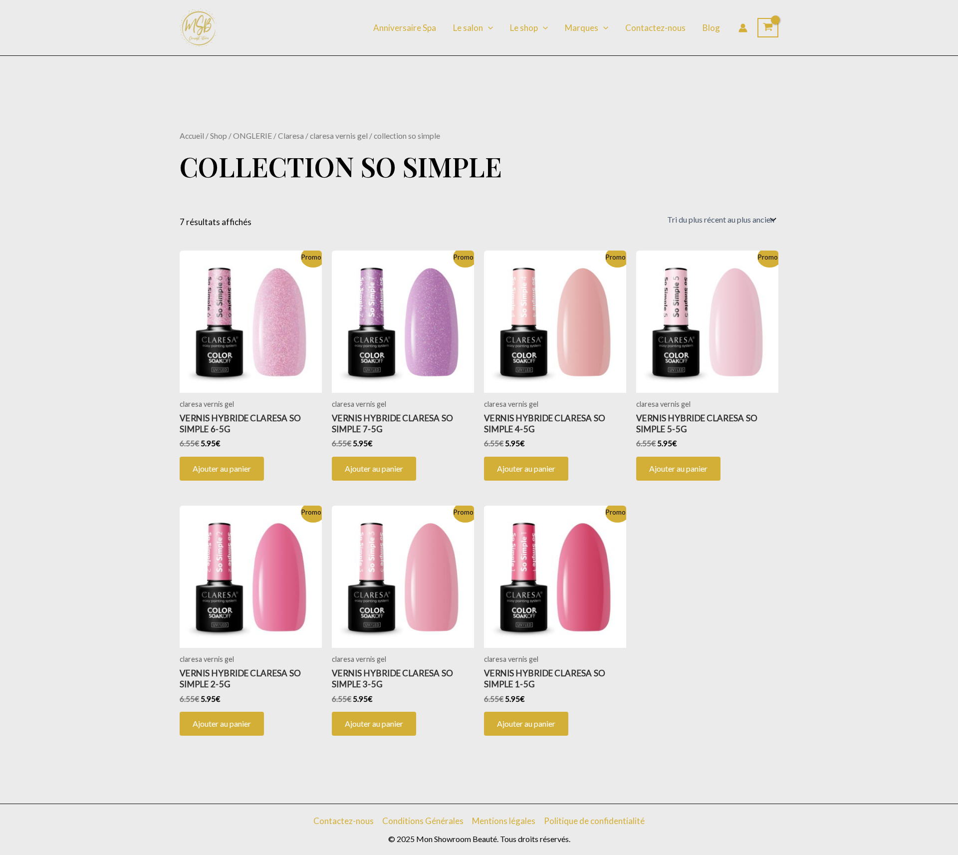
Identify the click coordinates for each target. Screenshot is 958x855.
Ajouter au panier (222, 468)
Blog (711, 27)
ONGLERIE (252, 135)
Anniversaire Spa (404, 27)
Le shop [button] (524, 27)
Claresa (291, 135)
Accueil (192, 135)
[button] (488, 28)
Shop (218, 135)
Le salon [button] (468, 27)
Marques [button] (581, 27)
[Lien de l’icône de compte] (742, 27)
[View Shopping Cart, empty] (767, 28)
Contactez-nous (655, 27)
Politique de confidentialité (594, 821)
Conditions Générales (423, 821)
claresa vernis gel (339, 135)
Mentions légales (503, 821)
